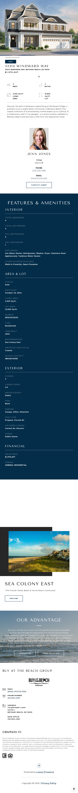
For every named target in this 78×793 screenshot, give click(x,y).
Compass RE (55, 738)
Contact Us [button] (25, 653)
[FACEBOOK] (39, 766)
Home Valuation (51, 653)
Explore (14, 598)
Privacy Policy (48, 783)
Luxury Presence (45, 772)
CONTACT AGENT (39, 185)
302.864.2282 (14, 698)
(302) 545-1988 (39, 171)
